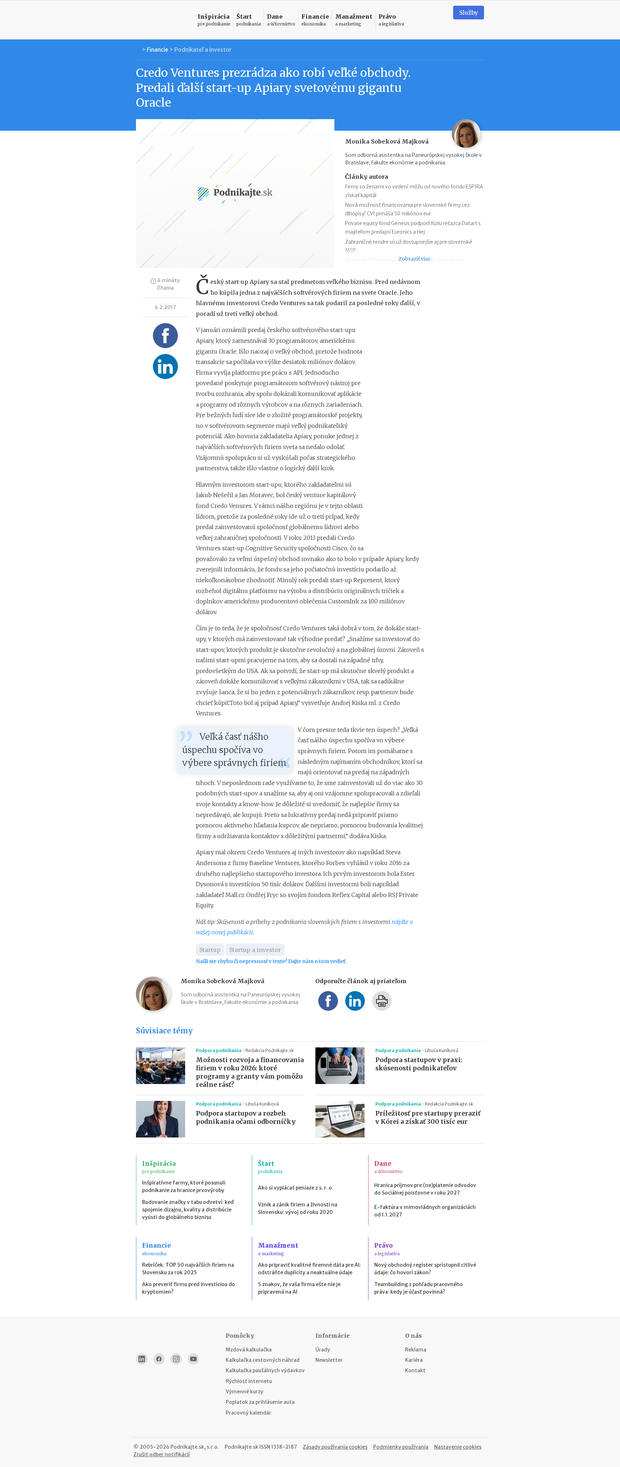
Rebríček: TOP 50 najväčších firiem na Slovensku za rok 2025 (188, 1269)
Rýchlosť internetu (249, 1381)
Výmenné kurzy (244, 1391)
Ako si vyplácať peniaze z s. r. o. (295, 1188)
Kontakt (415, 1370)
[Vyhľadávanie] (438, 19)
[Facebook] (159, 1359)
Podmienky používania (400, 1447)
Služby (468, 12)
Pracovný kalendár (248, 1413)
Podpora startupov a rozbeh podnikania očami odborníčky (246, 1117)
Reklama (415, 1349)
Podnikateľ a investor (203, 49)
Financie (157, 49)
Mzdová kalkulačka (249, 1349)
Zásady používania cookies (335, 1447)
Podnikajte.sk (241, 1447)
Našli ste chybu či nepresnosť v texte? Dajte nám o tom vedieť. (271, 961)
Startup (210, 949)
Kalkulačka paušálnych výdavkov (265, 1370)
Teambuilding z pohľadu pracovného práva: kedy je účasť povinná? (418, 1288)
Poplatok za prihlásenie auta (260, 1402)
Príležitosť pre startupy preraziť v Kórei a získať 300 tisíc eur (427, 1117)
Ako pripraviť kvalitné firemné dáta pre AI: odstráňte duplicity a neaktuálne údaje (309, 1269)
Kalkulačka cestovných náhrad (263, 1360)
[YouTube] (193, 1359)
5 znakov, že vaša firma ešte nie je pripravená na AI (299, 1288)
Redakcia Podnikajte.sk (269, 1050)
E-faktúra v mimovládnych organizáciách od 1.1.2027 (425, 1211)
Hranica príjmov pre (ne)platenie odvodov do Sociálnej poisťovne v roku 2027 (425, 1189)
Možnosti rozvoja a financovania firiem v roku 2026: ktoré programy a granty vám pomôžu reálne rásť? (250, 1072)
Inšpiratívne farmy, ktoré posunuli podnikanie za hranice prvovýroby (183, 1186)
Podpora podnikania (219, 1050)
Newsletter (329, 1360)
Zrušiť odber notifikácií (161, 1454)
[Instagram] (176, 1359)
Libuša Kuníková (441, 1050)
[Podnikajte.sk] (162, 20)
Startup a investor (255, 949)
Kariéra (414, 1360)
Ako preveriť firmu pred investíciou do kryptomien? (188, 1288)
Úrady (322, 1349)
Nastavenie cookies (458, 1447)
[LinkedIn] (141, 1359)
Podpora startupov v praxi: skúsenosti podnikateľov (418, 1064)
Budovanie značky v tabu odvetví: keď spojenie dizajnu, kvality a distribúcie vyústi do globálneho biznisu (188, 1209)
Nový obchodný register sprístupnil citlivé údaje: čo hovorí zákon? (425, 1269)
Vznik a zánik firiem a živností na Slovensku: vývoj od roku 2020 (297, 1208)
